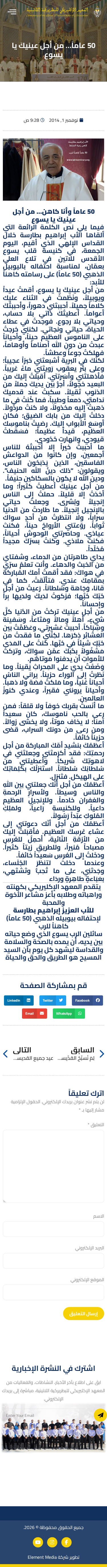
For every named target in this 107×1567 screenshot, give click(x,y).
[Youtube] (38, 1542)
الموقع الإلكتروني (87, 1280)
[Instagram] (52, 1542)
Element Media (42, 1557)
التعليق (96, 1125)
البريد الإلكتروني (89, 1248)
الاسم (98, 1216)
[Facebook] (66, 1542)
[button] (12, 12)
